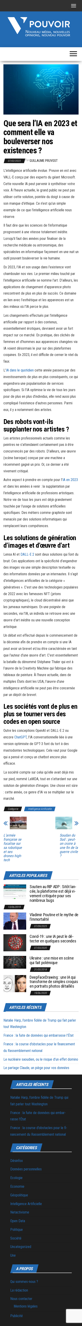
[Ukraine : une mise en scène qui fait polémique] (14, 962)
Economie (17, 1186)
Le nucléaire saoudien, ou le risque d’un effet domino (40, 1059)
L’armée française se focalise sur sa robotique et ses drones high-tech (12, 847)
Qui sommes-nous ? (24, 1281)
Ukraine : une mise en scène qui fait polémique (52, 960)
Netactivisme (19, 1212)
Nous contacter (21, 1299)
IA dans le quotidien (20, 370)
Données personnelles (26, 1169)
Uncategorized (20, 1247)
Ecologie (16, 1178)
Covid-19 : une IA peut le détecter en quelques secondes (53, 938)
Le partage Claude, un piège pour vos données (36, 1068)
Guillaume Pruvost (44, 160)
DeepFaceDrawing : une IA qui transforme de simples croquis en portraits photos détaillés (54, 982)
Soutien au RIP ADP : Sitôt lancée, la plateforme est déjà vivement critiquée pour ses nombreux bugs (53, 893)
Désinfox (16, 1161)
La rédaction (19, 1290)
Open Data (17, 1221)
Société (15, 1238)
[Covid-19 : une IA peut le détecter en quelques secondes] (14, 942)
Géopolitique (19, 1195)
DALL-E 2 (27, 554)
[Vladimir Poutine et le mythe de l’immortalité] (14, 921)
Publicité (16, 1316)
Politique (16, 1229)
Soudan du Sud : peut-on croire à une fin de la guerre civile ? (69, 845)
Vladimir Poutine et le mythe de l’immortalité (54, 917)
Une (13, 1255)
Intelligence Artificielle (39, 809)
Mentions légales (26, 1306)
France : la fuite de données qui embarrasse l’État (38, 1035)
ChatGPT (20, 737)
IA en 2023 (70, 480)
